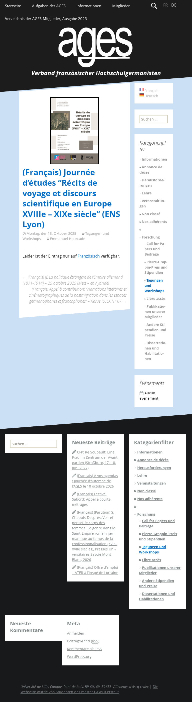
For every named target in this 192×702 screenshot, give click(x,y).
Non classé (151, 213)
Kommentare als (84, 648)
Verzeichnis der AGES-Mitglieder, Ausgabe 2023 (46, 18)
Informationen (88, 5)
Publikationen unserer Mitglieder (155, 311)
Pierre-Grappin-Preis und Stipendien (156, 267)
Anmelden (75, 633)
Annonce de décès (152, 459)
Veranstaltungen (151, 483)
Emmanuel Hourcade (67, 238)
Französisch (89, 256)
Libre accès (156, 298)
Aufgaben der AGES (49, 5)
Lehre (147, 193)
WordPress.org (79, 656)
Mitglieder (121, 5)
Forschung (151, 237)
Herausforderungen (154, 467)
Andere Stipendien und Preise (155, 329)
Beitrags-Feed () (83, 641)
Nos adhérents (154, 221)
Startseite (13, 5)
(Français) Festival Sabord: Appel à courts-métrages (92, 499)
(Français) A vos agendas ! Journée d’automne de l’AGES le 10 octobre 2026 (95, 481)
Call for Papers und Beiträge (155, 249)
